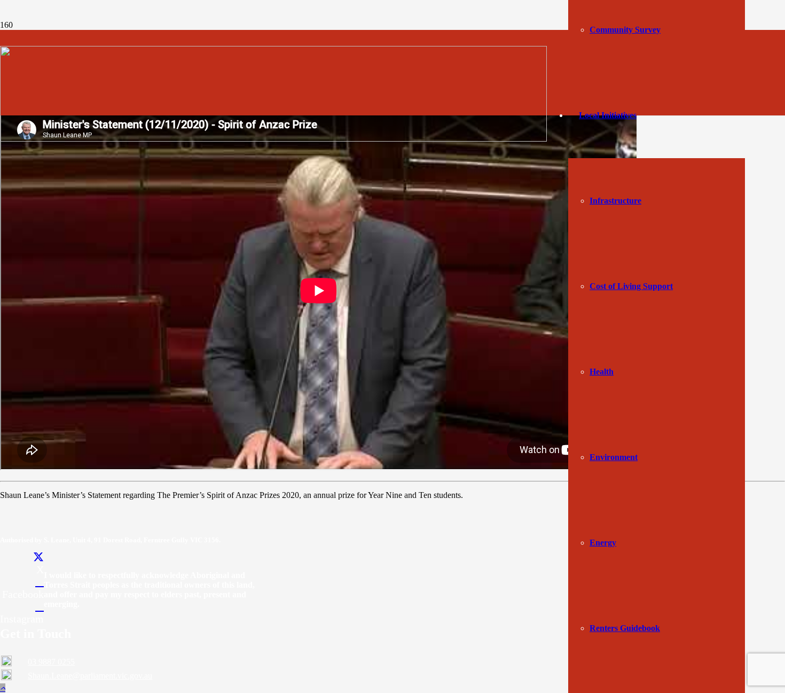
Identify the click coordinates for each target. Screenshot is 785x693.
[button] (2, 687)
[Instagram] (39, 606)
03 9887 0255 (51, 661)
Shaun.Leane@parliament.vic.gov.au (90, 675)
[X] (38, 557)
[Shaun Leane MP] (273, 138)
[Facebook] (39, 582)
